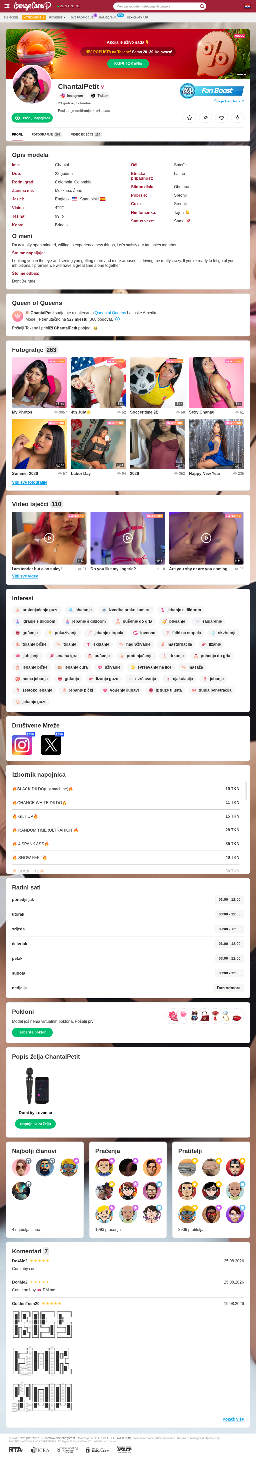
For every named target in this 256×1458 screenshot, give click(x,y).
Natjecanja (107, 17)
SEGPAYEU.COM (120, 1438)
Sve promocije (82, 17)
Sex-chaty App (137, 17)
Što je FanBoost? (229, 101)
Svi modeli (11, 17)
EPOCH (103, 1438)
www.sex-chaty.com (61, 1438)
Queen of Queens (110, 313)
